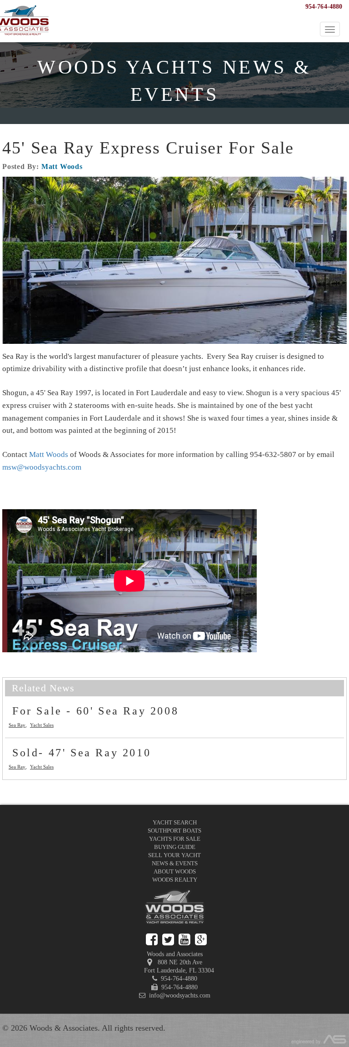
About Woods (175, 871)
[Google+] (201, 939)
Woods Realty (174, 879)
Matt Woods (62, 166)
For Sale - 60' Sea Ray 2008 (95, 711)
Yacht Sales (42, 725)
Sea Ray (17, 725)
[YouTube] (184, 939)
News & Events (175, 863)
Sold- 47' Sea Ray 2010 (81, 753)
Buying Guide (174, 847)
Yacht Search (175, 822)
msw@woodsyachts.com (41, 467)
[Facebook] (152, 939)
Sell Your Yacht (174, 855)
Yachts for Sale (174, 838)
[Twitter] (168, 939)
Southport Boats (174, 830)
